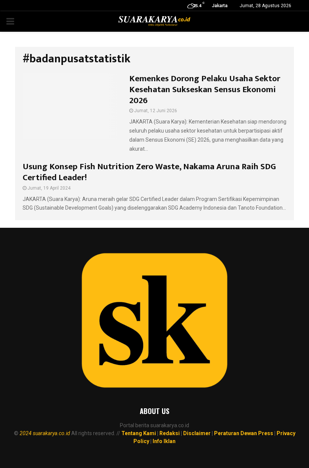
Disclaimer (197, 433)
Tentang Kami (138, 433)
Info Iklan (164, 441)
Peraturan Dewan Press (243, 433)
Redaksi (169, 433)
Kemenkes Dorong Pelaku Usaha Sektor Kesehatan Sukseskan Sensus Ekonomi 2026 (204, 89)
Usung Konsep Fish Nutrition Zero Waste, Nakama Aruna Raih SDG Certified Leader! (149, 172)
